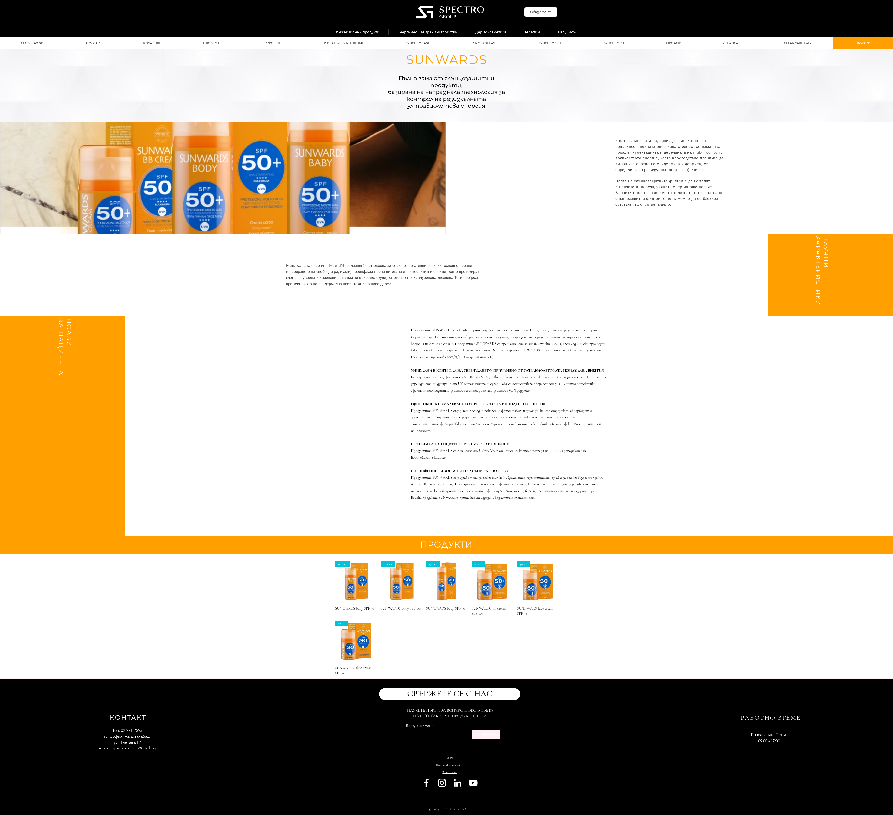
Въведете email (418, 726)
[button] (357, 32)
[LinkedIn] (457, 782)
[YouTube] (473, 782)
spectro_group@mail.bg (134, 748)
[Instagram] (442, 782)
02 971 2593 (132, 730)
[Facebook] (426, 782)
